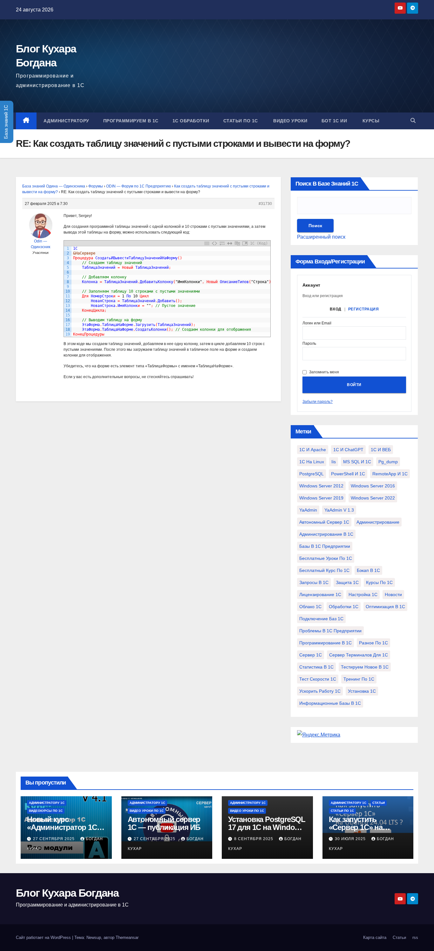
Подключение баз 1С (321, 618)
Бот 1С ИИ (334, 120)
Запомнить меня (324, 372)
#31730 (265, 203)
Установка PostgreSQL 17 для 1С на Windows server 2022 (266, 827)
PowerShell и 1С (348, 473)
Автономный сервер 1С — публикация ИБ (164, 823)
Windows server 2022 (373, 497)
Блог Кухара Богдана (67, 893)
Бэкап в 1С (368, 570)
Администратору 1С (46, 803)
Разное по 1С (373, 642)
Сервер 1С (310, 654)
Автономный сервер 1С (324, 522)
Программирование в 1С (325, 642)
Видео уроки (290, 120)
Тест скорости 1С (317, 679)
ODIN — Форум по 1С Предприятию (138, 186)
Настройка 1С (363, 594)
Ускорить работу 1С (320, 691)
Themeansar (127, 937)
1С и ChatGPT (348, 449)
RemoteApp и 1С (390, 473)
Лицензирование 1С (320, 594)
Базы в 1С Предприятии (324, 546)
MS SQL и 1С (357, 461)
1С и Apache (312, 449)
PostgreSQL (311, 473)
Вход (336, 309)
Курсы (370, 120)
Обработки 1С (343, 606)
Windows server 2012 (321, 485)
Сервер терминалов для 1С (358, 654)
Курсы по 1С (379, 582)
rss (415, 937)
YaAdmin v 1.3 (339, 510)
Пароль (309, 344)
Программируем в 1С (131, 120)
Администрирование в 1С (326, 534)
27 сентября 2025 (54, 839)
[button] (413, 120)
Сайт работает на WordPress (44, 937)
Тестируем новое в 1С (365, 666)
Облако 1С (310, 606)
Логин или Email (316, 323)
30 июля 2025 (351, 839)
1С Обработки (191, 120)
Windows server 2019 (321, 497)
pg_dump (388, 461)
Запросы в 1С (314, 582)
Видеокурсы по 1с (46, 810)
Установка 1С (362, 691)
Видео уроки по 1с (147, 810)
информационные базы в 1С (330, 703)
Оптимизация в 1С (385, 606)
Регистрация (363, 309)
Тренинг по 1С (358, 679)
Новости (393, 594)
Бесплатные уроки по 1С (325, 558)
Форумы (95, 186)
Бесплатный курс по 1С (324, 570)
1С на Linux (311, 461)
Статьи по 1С (240, 120)
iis (333, 461)
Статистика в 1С (316, 666)
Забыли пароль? (317, 401)
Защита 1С (347, 582)
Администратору (66, 120)
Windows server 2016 (373, 485)
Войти (354, 385)
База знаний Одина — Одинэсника (53, 186)
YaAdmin (308, 510)
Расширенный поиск (321, 237)
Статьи (378, 803)
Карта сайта (374, 937)
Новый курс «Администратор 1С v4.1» (62, 827)
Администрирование (377, 522)
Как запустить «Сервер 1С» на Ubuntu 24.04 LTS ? (361, 827)
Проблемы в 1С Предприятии (330, 630)
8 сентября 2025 (254, 839)
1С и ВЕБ (381, 449)
